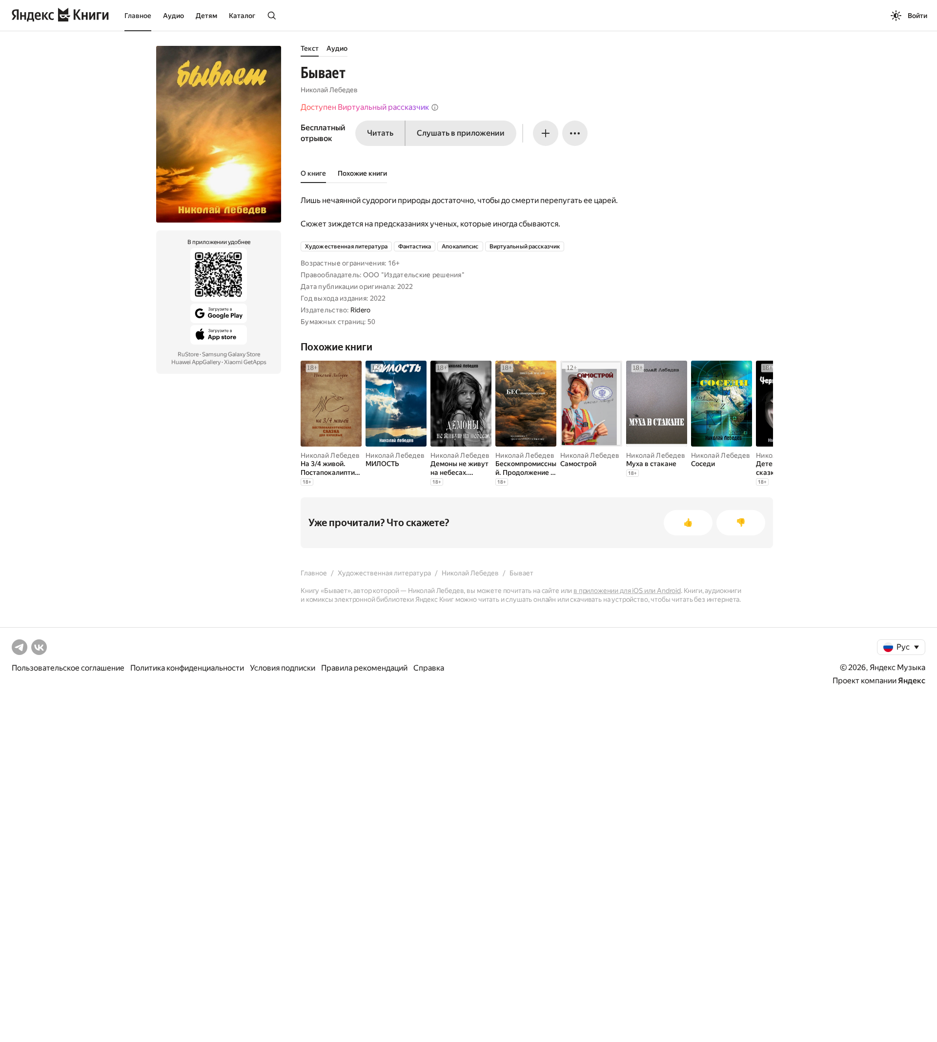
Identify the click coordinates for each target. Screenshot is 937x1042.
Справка (428, 668)
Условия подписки (282, 668)
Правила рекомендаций (364, 668)
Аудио (173, 16)
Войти (917, 16)
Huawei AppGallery (196, 362)
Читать (380, 133)
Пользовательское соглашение (68, 668)
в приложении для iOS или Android (627, 590)
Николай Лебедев (329, 90)
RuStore (188, 354)
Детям (206, 16)
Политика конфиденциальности (187, 668)
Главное (137, 16)
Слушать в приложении (461, 133)
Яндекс (911, 680)
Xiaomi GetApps (245, 362)
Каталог (242, 16)
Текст (310, 48)
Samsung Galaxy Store (231, 354)
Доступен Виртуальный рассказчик (365, 107)
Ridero (360, 310)
